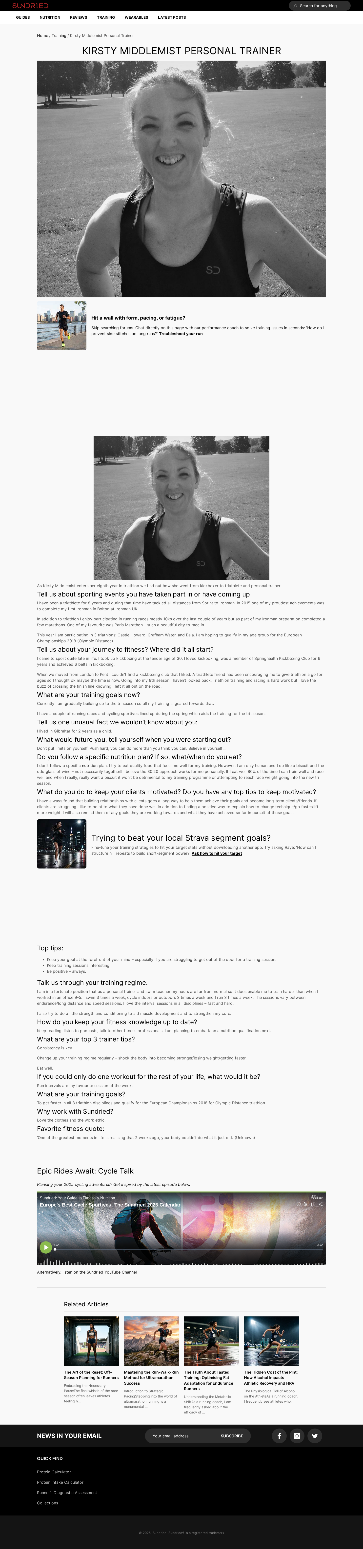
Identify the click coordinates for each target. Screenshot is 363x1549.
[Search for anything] (320, 6)
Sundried (159, 1533)
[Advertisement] (181, 388)
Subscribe (232, 1435)
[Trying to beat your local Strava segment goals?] (61, 843)
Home (42, 35)
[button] (25, 17)
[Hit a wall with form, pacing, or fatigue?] (61, 325)
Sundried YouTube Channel (112, 1272)
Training (59, 35)
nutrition (90, 765)
